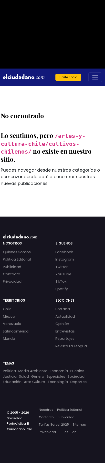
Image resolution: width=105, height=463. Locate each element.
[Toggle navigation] (95, 77)
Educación (12, 381)
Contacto (11, 274)
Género (37, 376)
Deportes (78, 381)
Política (9, 370)
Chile (7, 308)
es (66, 432)
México (9, 316)
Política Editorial (17, 259)
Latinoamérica (16, 331)
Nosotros (46, 410)
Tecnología (58, 381)
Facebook (64, 252)
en (74, 432)
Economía (59, 370)
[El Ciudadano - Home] (23, 77)
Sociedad (76, 376)
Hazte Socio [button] (68, 77)
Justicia (10, 376)
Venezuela (12, 323)
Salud (24, 376)
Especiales (56, 376)
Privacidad (12, 281)
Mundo (9, 338)
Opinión (62, 323)
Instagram (64, 259)
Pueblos (77, 370)
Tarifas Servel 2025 (54, 424)
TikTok (60, 281)
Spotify (61, 289)
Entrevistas (65, 331)
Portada (62, 308)
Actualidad (65, 316)
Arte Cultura (34, 381)
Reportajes (64, 338)
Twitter (61, 266)
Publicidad (12, 266)
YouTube (63, 274)
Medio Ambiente (32, 370)
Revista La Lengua (71, 346)
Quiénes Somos (17, 252)
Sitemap (79, 424)
